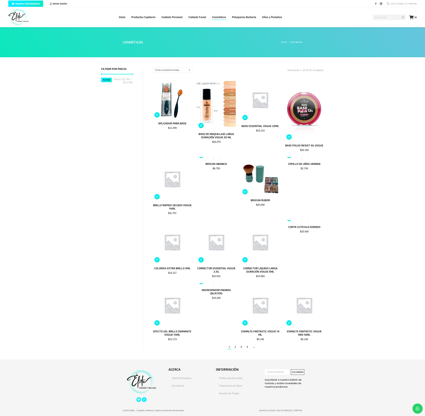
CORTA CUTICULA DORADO (304, 226)
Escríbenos (178, 385)
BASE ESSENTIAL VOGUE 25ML (260, 125)
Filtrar (106, 80)
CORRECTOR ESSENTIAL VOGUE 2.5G (216, 270)
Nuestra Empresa (181, 378)
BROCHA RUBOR (260, 200)
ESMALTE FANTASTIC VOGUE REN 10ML (304, 333)
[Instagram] (144, 399)
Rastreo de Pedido (229, 393)
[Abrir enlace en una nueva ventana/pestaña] (376, 3)
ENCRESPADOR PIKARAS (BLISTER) (216, 291)
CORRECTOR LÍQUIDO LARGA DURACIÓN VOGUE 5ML (260, 270)
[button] (157, 115)
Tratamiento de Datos (230, 385)
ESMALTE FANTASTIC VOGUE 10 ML (260, 333)
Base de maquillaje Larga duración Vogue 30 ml (216, 135)
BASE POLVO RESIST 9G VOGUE (304, 145)
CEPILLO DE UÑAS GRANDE (304, 163)
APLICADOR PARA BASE (172, 123)
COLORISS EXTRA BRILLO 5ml (172, 268)
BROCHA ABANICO (216, 163)
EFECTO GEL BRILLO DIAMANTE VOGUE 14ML (172, 333)
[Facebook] (138, 399)
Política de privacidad (230, 378)
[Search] (402, 17)
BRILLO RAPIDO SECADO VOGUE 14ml (172, 207)
